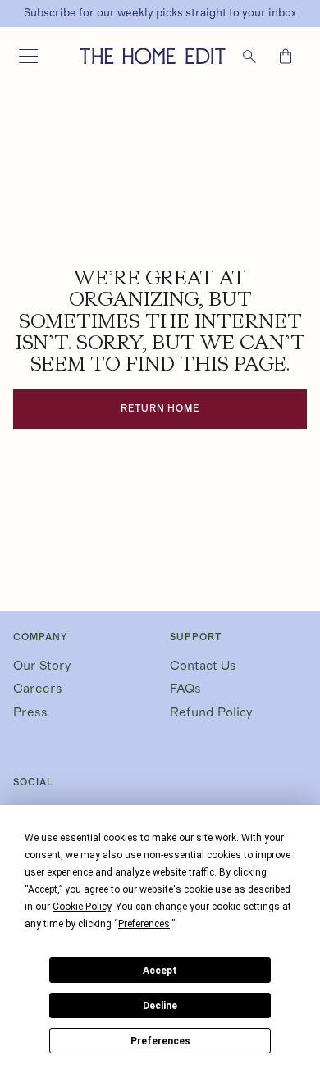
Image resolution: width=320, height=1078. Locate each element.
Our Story (42, 665)
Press (30, 712)
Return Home (160, 408)
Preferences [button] (144, 924)
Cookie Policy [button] (82, 906)
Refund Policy (211, 712)
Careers (37, 688)
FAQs (185, 688)
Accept (160, 970)
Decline (160, 1006)
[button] (28, 57)
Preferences (160, 1041)
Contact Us (203, 665)
